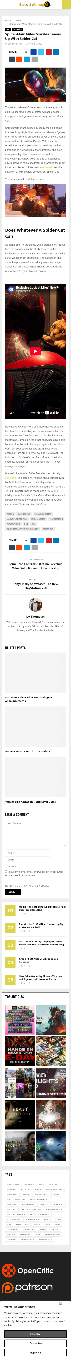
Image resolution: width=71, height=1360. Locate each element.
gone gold (10, 477)
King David (12, 1204)
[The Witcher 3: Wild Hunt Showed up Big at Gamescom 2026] (51, 1020)
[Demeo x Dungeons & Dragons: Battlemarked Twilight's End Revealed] (51, 1083)
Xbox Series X (45, 1239)
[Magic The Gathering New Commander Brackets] (51, 1051)
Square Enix (29, 1229)
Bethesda (29, 1185)
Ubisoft (11, 1234)
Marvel (44, 1204)
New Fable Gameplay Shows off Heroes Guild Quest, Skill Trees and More (40, 977)
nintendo (11, 1209)
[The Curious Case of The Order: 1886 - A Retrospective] (20, 1146)
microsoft (58, 1204)
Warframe (25, 1234)
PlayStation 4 (56, 519)
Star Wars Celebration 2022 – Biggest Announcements (28, 699)
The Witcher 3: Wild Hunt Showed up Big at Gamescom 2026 (41, 925)
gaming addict (41, 1195)
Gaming (10, 514)
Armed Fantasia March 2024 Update (27, 751)
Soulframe (12, 1229)
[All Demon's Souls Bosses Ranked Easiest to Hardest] (51, 1115)
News (8, 29)
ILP (8, 1199)
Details (37, 1190)
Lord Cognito (28, 1204)
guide (56, 1195)
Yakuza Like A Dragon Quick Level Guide (30, 802)
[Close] (64, 1303)
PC (31, 1214)
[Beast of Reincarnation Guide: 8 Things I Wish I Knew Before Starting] (20, 1115)
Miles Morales (38, 519)
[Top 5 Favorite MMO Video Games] (20, 1083)
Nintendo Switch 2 (16, 1214)
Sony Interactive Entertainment (23, 529)
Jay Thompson (15, 44)
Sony (57, 1224)
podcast (48, 1219)
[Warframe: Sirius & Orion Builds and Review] (51, 1146)
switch (54, 1229)
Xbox (37, 1234)
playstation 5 (13, 524)
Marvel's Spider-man (17, 519)
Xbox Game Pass (52, 1234)
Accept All (35, 1334)
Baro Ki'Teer (13, 1185)
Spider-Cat (48, 529)
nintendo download (31, 1209)
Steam (43, 1229)
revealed (47, 167)
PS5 (34, 524)
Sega (47, 1224)
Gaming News (24, 514)
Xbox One (11, 1239)
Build (41, 1185)
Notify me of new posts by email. (27, 886)
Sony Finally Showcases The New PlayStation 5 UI (35, 586)
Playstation (17, 29)
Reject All (35, 1352)
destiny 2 (24, 1190)
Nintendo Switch (54, 1209)
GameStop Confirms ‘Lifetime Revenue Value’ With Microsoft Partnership (35, 566)
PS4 (26, 524)
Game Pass (12, 1195)
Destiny (11, 1190)
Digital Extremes (54, 1190)
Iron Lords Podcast (40, 1199)
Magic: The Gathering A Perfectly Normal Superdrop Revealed (42, 908)
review (37, 1224)
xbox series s (27, 1239)
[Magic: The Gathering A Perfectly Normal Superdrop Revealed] (20, 1020)
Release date (22, 1224)
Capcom (53, 1185)
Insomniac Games (42, 514)
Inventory (20, 1199)
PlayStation (43, 1214)
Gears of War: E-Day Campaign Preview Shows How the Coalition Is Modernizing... (42, 943)
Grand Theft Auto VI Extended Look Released (39, 960)
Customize (35, 1343)
